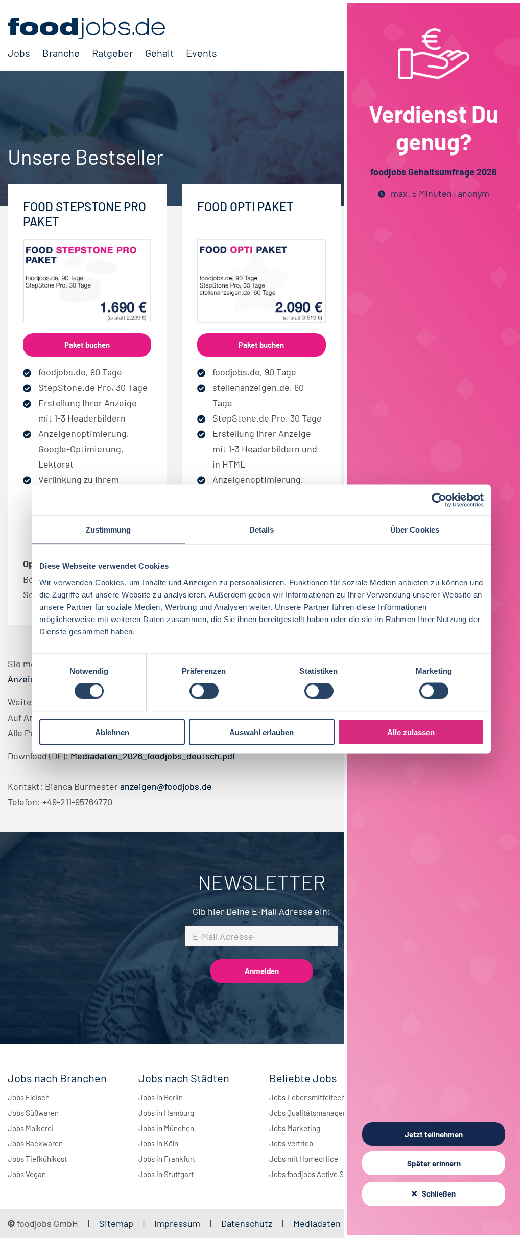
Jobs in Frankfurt (166, 1158)
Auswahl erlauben (261, 731)
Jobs (19, 53)
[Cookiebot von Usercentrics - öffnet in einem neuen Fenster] (439, 500)
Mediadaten (317, 1223)
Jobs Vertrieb (291, 1143)
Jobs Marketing (294, 1128)
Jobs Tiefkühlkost (37, 1158)
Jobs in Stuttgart (166, 1174)
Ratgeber (112, 53)
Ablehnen (112, 731)
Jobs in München (166, 1128)
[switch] (204, 691)
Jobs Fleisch (29, 1097)
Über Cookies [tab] (414, 529)
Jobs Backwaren (35, 1143)
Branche (61, 53)
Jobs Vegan (27, 1174)
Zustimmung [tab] (108, 529)
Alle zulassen (411, 731)
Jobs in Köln (158, 1143)
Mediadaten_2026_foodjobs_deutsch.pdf (152, 755)
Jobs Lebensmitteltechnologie (319, 1097)
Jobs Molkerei (31, 1128)
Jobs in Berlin (160, 1097)
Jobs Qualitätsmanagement (314, 1112)
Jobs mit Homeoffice (303, 1158)
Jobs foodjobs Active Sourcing (319, 1174)
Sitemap (116, 1223)
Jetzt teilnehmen (434, 1134)
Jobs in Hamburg (166, 1112)
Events (201, 53)
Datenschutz (247, 1223)
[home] (112, 28)
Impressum (177, 1223)
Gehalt (159, 53)
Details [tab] (261, 529)
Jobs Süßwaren (33, 1112)
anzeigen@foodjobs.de (166, 786)
